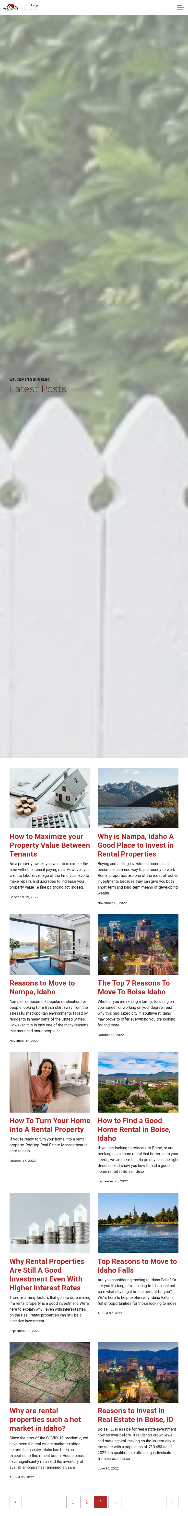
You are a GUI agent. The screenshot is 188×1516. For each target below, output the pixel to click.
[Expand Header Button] (180, 7)
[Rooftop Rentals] (19, 7)
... (115, 1502)
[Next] (172, 1502)
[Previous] (16, 1502)
